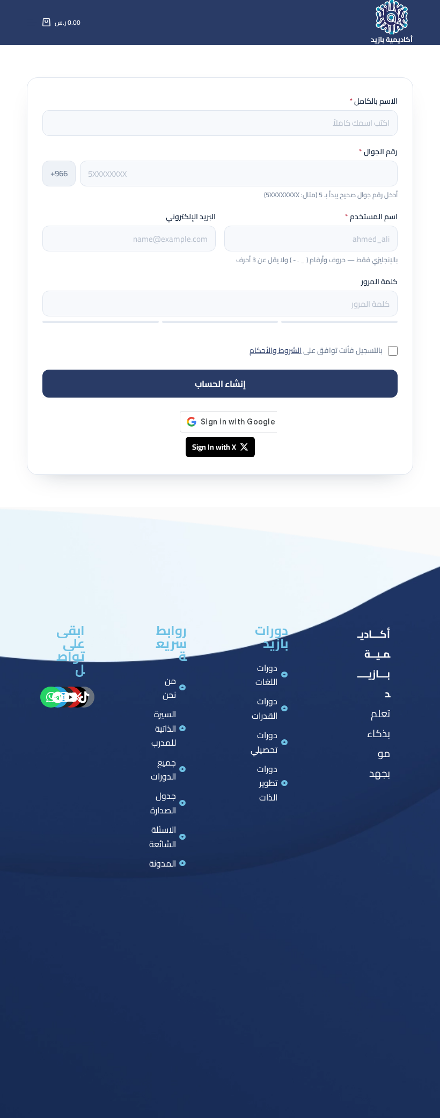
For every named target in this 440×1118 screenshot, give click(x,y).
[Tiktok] (84, 697)
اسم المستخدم (371, 216)
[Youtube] (71, 697)
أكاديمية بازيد (392, 39)
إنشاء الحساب (220, 384)
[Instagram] (64, 697)
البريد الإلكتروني (191, 216)
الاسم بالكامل (373, 101)
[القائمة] (32, 22)
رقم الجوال (378, 151)
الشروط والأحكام (276, 350)
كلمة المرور (379, 281)
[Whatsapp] (51, 697)
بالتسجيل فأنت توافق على (316, 350)
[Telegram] (58, 697)
